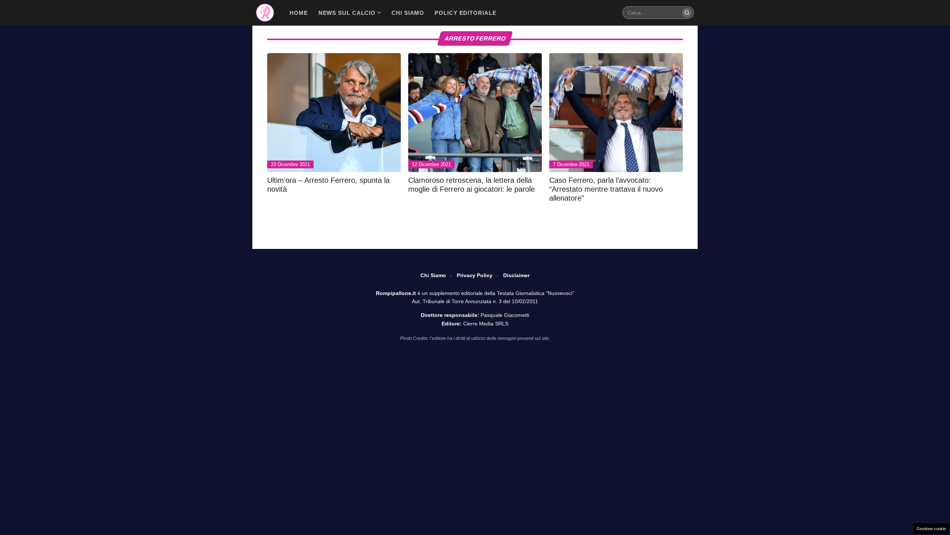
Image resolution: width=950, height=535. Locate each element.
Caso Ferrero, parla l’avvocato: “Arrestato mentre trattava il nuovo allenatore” (606, 189)
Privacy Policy (474, 275)
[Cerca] (687, 12)
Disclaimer (516, 275)
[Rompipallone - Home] (265, 13)
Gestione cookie (931, 528)
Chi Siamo (433, 275)
